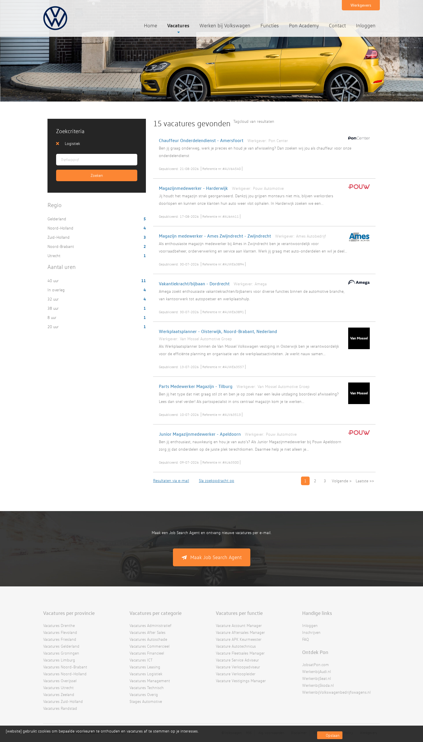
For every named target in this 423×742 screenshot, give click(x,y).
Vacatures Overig (143, 694)
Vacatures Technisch (146, 687)
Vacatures (178, 25)
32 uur (53, 299)
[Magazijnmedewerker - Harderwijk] (357, 190)
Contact (337, 25)
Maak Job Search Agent (216, 557)
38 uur (53, 308)
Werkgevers (360, 5)
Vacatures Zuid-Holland (63, 701)
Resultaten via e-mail (171, 480)
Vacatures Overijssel (60, 680)
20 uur (53, 326)
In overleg (56, 289)
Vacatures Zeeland (58, 694)
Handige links (317, 613)
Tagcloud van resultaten (253, 121)
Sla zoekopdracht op (216, 480)
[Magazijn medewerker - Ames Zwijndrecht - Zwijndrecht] (357, 243)
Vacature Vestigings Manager (241, 680)
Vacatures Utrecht (58, 687)
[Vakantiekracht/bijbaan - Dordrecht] (357, 286)
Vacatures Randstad (60, 708)
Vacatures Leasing (144, 666)
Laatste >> (365, 480)
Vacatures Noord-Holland (65, 673)
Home (150, 25)
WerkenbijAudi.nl (316, 671)
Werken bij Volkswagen (224, 25)
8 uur (52, 317)
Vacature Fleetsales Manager (240, 653)
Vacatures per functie (239, 613)
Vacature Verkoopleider (236, 673)
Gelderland (57, 218)
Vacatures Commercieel (149, 646)
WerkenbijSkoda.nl (318, 685)
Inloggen (366, 25)
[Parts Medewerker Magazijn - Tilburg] (357, 405)
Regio (54, 205)
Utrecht (54, 255)
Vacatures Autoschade (148, 639)
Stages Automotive (145, 701)
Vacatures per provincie (69, 613)
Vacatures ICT (141, 659)
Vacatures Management (149, 680)
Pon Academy (304, 25)
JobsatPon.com (315, 664)
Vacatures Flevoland (60, 632)
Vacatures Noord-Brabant (65, 666)
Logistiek (72, 143)
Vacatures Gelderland (61, 646)
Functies (269, 25)
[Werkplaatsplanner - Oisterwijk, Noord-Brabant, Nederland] (357, 350)
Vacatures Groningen (61, 653)
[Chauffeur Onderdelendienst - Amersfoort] (357, 141)
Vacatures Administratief (150, 625)
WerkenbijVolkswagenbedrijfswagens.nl (336, 692)
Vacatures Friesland (59, 639)
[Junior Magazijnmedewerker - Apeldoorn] (357, 436)
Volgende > (342, 480)
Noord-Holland (61, 227)
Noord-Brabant (61, 246)
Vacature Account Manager (239, 625)
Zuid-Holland (59, 237)
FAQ (305, 639)
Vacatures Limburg (59, 659)
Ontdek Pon (315, 652)
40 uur (53, 280)
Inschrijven (311, 632)
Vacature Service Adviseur (237, 659)
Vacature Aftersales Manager (240, 632)
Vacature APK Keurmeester (239, 639)
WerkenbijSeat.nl (316, 678)
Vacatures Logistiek (145, 673)
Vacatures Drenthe (59, 625)
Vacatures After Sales (147, 632)
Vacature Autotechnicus (236, 646)
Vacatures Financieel (146, 653)
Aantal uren (61, 266)
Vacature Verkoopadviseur (238, 666)
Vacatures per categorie (155, 613)
